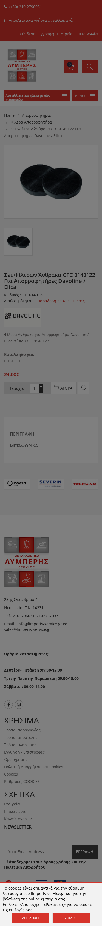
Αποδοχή (30, 917)
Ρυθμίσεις (71, 917)
